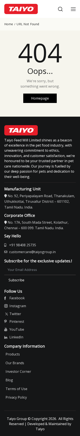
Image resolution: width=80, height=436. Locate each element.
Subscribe (16, 280)
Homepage (40, 98)
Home (8, 24)
